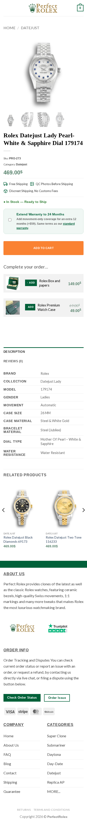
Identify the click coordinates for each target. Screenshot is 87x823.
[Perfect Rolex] (43, 8)
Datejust (30, 27)
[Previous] (3, 519)
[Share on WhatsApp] (46, 328)
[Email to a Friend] (63, 328)
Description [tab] (14, 351)
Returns (24, 809)
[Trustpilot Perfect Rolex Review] (57, 628)
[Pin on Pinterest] (69, 328)
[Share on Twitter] (58, 328)
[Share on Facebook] (52, 328)
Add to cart (43, 248)
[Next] (83, 519)
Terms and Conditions (52, 809)
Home (9, 27)
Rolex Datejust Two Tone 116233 (63, 539)
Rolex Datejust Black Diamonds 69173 (18, 539)
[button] (6, 8)
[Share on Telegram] (81, 328)
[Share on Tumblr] (75, 328)
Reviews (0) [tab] (13, 361)
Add (32, 282)
